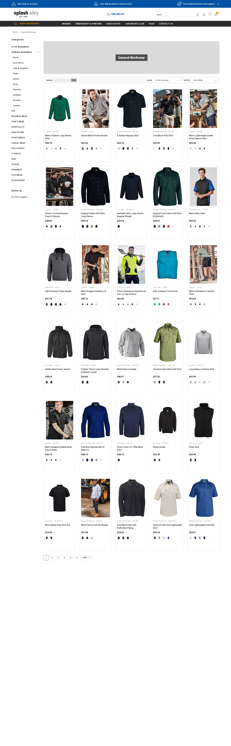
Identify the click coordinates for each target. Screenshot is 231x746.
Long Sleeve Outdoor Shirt (201, 369)
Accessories (18, 180)
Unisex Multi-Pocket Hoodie (94, 135)
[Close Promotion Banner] (217, 5)
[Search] (197, 14)
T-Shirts (16, 154)
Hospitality (17, 127)
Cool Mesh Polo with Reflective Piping (126, 526)
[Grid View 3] (63, 80)
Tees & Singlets (20, 68)
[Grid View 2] (60, 80)
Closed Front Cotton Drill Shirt (167, 369)
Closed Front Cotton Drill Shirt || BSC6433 (167, 215)
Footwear (16, 175)
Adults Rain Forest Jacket (57, 369)
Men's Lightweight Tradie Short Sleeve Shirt (201, 137)
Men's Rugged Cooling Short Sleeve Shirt (58, 448)
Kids (13, 159)
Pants (15, 73)
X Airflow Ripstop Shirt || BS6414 (92, 448)
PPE (13, 111)
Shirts (16, 57)
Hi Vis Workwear (20, 47)
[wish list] (210, 14)
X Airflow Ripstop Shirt (128, 135)
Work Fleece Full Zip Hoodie (94, 525)
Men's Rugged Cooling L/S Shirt (93, 292)
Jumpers (17, 95)
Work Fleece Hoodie (126, 369)
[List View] (56, 80)
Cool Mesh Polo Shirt (163, 135)
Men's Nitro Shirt (197, 213)
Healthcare (17, 132)
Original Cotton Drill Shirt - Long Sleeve (93, 215)
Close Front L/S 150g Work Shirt (130, 448)
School (15, 164)
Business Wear (19, 116)
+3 (65, 304)
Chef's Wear (17, 122)
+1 (137, 148)
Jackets (16, 106)
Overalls (17, 90)
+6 (65, 148)
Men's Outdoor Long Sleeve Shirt (58, 137)
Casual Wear (18, 143)
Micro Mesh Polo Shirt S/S (57, 525)
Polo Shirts (18, 63)
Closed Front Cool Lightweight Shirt (167, 526)
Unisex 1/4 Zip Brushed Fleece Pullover (56, 215)
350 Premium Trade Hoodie (58, 291)
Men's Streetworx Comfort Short (201, 292)
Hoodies (17, 100)
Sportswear (18, 138)
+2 (101, 148)
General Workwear (21, 52)
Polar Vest (194, 447)
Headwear (16, 170)
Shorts (16, 79)
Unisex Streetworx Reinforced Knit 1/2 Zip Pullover (131, 292)
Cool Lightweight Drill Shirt (201, 525)
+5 (173, 148)
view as (49, 80)
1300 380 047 (117, 14)
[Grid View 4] (68, 80)
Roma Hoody (159, 447)
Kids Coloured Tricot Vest (165, 291)
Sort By (187, 80)
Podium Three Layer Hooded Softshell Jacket (95, 370)
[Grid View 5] (73, 80)
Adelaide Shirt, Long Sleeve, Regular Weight (130, 215)
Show (149, 80)
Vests (15, 84)
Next (85, 558)
